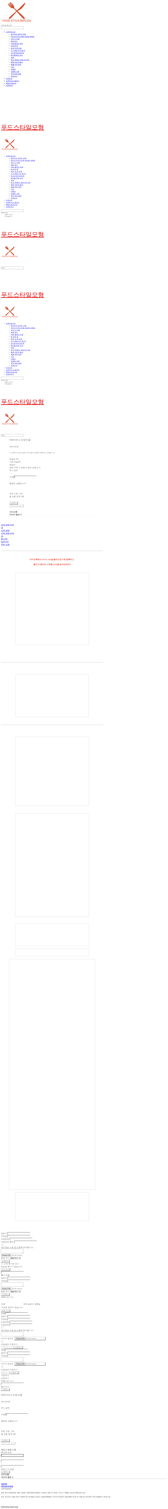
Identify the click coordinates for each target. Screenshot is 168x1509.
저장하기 (5, 1261)
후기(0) (4, 539)
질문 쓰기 (5, 1311)
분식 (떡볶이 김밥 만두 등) (20, 60)
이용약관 (4, 1484)
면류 (12, 57)
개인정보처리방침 (7, 1486)
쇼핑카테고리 (10, 32)
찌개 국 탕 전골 (16, 48)
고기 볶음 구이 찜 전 (18, 50)
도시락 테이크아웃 (17, 53)
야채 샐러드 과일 (17, 43)
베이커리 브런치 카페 (18, 34)
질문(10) (5, 541)
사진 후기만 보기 (11, 1263)
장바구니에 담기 (8, 1443)
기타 (12, 67)
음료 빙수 (14, 41)
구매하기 (5, 1389)
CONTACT (9, 85)
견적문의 (9, 78)
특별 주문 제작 (16, 64)
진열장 (13, 69)
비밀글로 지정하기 (9, 1344)
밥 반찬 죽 (14, 46)
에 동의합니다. (17, 1247)
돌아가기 (5, 1372)
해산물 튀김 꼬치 (17, 55)
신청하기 (5, 1472)
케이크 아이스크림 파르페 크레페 (22, 36)
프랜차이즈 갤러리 (12, 81)
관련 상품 (5, 544)
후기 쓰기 (5, 1269)
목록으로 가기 (7, 1347)
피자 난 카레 (15, 39)
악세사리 (14, 76)
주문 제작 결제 (16, 74)
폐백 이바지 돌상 (17, 62)
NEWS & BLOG (11, 83)
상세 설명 (5, 530)
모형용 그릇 (15, 71)
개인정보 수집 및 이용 (11, 1247)
